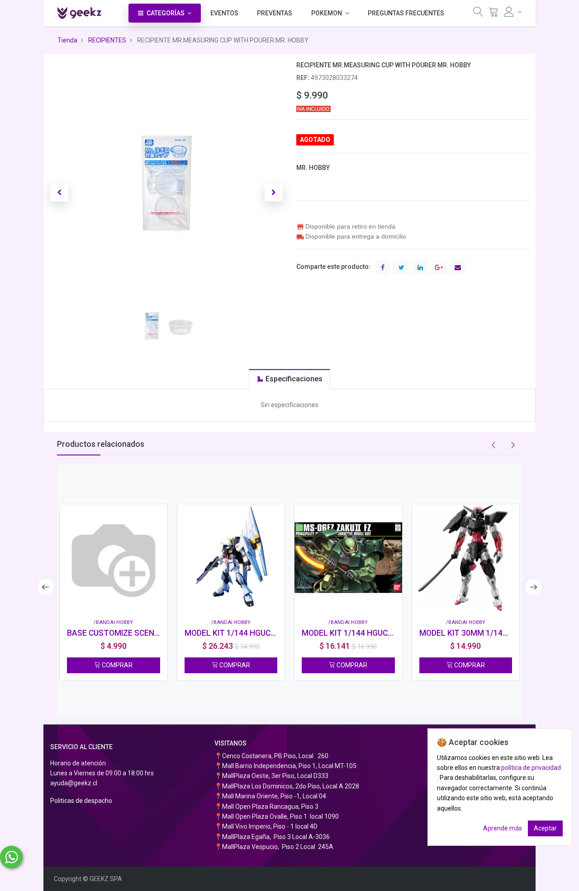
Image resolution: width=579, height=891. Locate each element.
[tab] (289, 379)
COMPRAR (116, 665)
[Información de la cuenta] (513, 12)
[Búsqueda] (478, 14)
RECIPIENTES (107, 40)
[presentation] (46, 587)
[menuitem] (224, 13)
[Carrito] (493, 14)
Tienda (67, 40)
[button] (59, 192)
